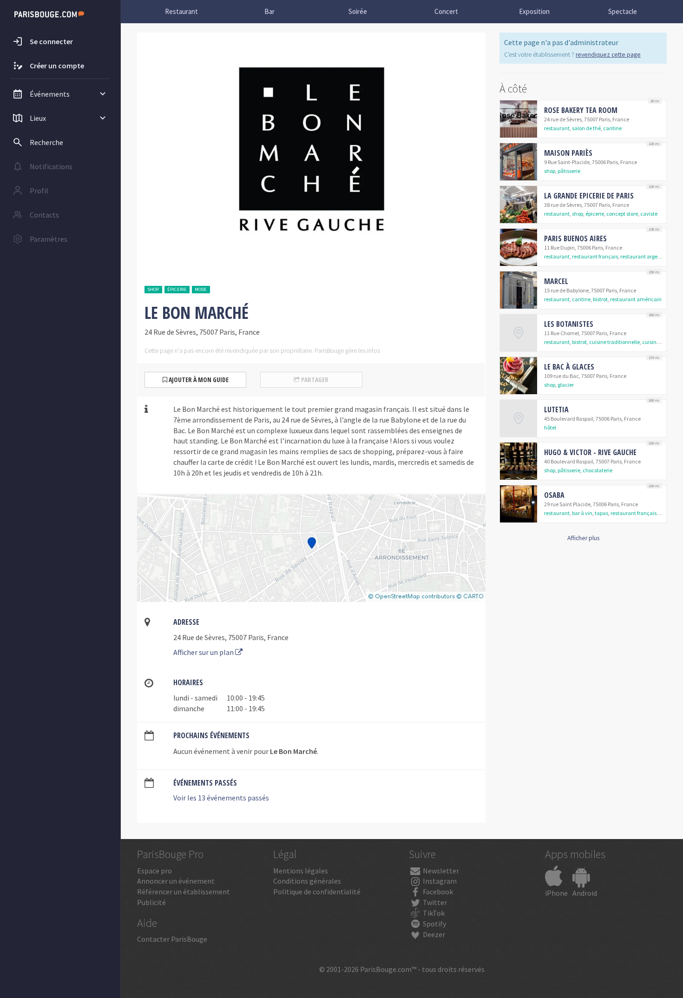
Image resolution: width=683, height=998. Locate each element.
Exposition (534, 11)
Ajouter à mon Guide (198, 379)
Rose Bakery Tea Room (580, 110)
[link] (583, 119)
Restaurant (181, 11)
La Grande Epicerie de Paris (589, 196)
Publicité (151, 902)
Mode (201, 289)
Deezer (433, 934)
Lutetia (556, 409)
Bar (269, 11)
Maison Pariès (568, 153)
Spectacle (622, 11)
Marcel (556, 281)
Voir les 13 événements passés (221, 797)
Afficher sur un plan (204, 652)
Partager (314, 379)
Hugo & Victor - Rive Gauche (590, 452)
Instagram (439, 881)
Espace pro (154, 870)
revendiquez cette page (608, 55)
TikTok (433, 913)
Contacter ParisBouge (172, 939)
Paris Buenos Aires (575, 238)
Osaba (554, 495)
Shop (153, 289)
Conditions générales (307, 881)
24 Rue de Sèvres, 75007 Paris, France (231, 637)
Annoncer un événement (176, 881)
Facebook (437, 891)
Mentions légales (300, 870)
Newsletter (440, 870)
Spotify (433, 923)
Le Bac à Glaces (569, 367)
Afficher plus (583, 538)
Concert (446, 11)
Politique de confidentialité (317, 891)
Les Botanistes (568, 324)
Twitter (434, 902)
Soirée (357, 11)
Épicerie (177, 289)
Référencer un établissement (183, 891)
